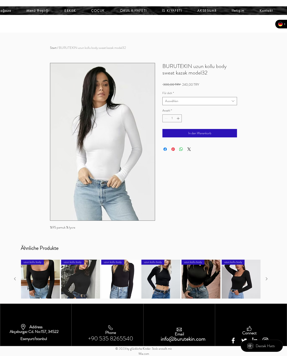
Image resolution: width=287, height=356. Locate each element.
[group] (140, 279)
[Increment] (178, 118)
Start (53, 47)
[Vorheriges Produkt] (14, 278)
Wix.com (143, 353)
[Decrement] (165, 118)
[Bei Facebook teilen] (165, 149)
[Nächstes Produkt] (266, 278)
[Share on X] (189, 149)
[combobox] (199, 101)
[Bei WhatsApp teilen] (181, 149)
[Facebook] (233, 340)
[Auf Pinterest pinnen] (173, 149)
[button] (38, 10)
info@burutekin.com (183, 339)
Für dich (168, 93)
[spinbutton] (172, 118)
